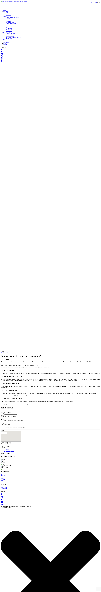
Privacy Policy (4, 488)
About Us (5, 11)
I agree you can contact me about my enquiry (15, 427)
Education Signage (10, 36)
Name (2, 410)
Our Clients (8, 15)
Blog (4, 40)
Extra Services (9, 20)
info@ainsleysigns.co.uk (9, 451)
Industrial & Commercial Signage (13, 37)
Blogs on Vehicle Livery (8, 352)
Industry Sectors (6, 32)
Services (5, 16)
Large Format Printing (11, 23)
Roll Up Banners (9, 26)
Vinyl (2, 352)
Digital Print (8, 18)
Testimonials (8, 13)
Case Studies (6, 42)
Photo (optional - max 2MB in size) (8, 416)
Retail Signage (9, 38)
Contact (2, 481)
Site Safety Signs (9, 29)
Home (4, 10)
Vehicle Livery (9, 31)
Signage (8, 27)
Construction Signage (10, 33)
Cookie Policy (4, 487)
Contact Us (5, 44)
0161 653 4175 (5, 449)
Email (2, 413)
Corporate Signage (10, 34)
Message (3, 423)
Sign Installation (9, 28)
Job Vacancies (6, 43)
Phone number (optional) (6, 412)
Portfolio (5, 39)
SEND (2, 430)
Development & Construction (12, 17)
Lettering (8, 24)
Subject (3, 415)
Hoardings (8, 21)
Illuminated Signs (10, 22)
